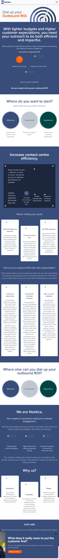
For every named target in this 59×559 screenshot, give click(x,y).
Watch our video (14, 552)
